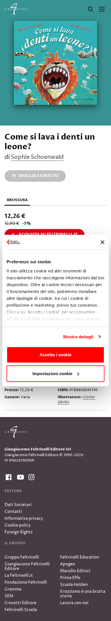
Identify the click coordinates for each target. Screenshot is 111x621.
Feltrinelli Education (79, 557)
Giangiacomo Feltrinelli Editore (27, 566)
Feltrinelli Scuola (21, 609)
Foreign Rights (19, 532)
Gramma (13, 589)
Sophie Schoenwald (37, 157)
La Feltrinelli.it (19, 575)
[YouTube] (19, 477)
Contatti (13, 511)
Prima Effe (70, 577)
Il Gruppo (15, 543)
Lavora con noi (74, 603)
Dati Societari (18, 504)
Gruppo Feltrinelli (22, 557)
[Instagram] (30, 477)
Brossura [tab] (17, 200)
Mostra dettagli (78, 336)
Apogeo (67, 564)
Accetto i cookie (55, 354)
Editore (13, 491)
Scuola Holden (74, 584)
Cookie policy (18, 525)
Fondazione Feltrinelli (26, 582)
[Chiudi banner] (102, 242)
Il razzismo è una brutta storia (82, 594)
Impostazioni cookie (52, 373)
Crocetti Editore (20, 603)
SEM (9, 596)
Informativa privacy (24, 518)
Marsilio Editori (75, 571)
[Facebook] (8, 477)
